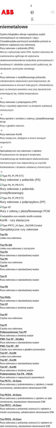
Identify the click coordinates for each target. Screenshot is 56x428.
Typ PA (4, 259)
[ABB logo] (7, 12)
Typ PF (4, 266)
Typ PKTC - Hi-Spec (11, 381)
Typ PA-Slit (6, 245)
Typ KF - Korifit (8, 353)
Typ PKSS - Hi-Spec (11, 395)
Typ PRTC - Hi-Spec (11, 405)
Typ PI (3, 276)
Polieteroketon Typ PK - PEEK (16, 374)
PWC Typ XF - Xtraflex (12, 339)
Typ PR (4, 287)
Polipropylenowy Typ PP (13, 332)
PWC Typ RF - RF (9, 346)
